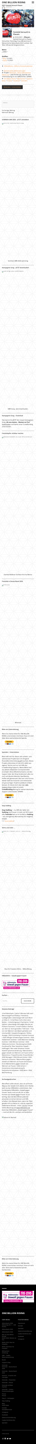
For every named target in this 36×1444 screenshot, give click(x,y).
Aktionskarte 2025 (7, 1329)
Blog (3, 1403)
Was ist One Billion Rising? (8, 1335)
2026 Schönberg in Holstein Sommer (21, 1035)
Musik (4, 1360)
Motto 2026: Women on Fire (9, 1339)
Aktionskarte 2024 (7, 1332)
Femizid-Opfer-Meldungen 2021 (14, 71)
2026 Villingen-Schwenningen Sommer (16, 1037)
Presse (9, 81)
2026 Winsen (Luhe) (20, 1057)
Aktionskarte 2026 (7, 1323)
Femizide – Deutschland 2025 (9, 1372)
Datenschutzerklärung (9, 1417)
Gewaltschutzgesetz (19, 1033)
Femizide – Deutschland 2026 (9, 1367)
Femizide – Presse (7, 1382)
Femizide (4, 1365)
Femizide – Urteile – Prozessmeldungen (8, 1390)
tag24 (5, 60)
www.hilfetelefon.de (23, 1108)
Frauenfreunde (17, 1055)
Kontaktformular (7, 1409)
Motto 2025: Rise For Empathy (8, 1343)
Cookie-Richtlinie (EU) (8, 1420)
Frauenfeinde (27, 1055)
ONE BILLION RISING (13, 2)
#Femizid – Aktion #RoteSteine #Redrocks (16, 74)
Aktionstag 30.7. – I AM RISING (9, 1325)
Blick (4, 58)
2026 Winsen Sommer (16, 1042)
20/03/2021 (9, 7)
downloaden (6, 424)
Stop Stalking (9, 821)
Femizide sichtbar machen (7, 1386)
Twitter (8, 1438)
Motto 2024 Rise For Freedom (8, 1347)
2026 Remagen (7, 1057)
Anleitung (5, 1353)
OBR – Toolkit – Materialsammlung (8, 1356)
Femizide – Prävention (9, 1380)
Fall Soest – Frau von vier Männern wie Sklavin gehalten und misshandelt (18, 1031)
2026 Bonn (23, 1070)
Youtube (10, 1438)
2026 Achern (21, 1066)
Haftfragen (5, 1048)
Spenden (24, 81)
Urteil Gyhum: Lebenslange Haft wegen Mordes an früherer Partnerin (18, 1024)
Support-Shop (6, 1362)
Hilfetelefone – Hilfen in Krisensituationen (18, 66)
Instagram (5, 1412)
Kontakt (4, 1408)
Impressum (21, 1323)
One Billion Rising (10, 79)
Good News (5, 1405)
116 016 (24, 1106)
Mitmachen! (21, 79)
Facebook (16, 81)
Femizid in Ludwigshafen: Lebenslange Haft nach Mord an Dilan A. (17, 1018)
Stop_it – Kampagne (8, 1398)
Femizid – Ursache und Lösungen (9, 1376)
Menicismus (6, 1055)
